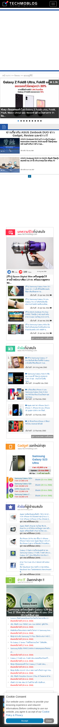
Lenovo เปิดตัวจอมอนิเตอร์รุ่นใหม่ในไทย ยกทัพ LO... (30, 618)
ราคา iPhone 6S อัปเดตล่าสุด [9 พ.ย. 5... (35, 516)
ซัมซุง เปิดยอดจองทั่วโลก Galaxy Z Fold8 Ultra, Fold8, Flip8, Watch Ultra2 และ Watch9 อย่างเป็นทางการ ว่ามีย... (28, 112)
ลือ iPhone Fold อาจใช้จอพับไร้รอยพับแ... (35, 543)
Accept (24, 720)
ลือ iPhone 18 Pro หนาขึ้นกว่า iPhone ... (35, 538)
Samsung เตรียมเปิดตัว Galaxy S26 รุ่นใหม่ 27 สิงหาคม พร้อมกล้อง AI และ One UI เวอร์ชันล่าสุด (30, 612)
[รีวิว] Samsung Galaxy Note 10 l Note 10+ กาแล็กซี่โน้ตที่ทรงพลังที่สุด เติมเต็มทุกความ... (37, 289)
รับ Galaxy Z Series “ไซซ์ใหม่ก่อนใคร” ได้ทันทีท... (29, 642)
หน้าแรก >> (8, 75)
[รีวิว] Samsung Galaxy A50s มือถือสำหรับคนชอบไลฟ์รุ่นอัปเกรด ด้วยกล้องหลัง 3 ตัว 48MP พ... (37, 327)
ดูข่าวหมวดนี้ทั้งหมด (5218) (30, 574)
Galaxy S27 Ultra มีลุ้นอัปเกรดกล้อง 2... (35, 555)
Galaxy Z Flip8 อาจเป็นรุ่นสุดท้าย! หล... (34, 550)
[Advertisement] (29, 40)
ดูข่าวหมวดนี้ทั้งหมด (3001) (30, 546)
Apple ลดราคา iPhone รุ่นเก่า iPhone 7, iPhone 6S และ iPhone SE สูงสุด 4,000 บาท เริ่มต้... (37, 407)
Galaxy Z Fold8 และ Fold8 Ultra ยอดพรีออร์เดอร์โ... (30, 658)
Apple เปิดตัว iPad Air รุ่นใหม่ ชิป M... (33, 526)
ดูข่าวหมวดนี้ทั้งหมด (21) (29, 521)
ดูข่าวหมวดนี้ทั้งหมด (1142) (30, 533)
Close (49, 720)
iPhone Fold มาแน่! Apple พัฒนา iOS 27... (35, 541)
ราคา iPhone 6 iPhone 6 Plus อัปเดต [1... (35, 519)
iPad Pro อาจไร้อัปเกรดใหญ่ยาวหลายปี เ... (35, 528)
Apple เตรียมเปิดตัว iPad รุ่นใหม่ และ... (34, 531)
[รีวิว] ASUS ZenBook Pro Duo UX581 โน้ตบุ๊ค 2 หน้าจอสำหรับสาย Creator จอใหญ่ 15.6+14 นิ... (37, 314)
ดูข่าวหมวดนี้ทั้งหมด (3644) (30, 558)
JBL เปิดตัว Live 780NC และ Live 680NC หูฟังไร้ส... (29, 624)
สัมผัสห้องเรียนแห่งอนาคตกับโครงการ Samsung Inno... (31, 630)
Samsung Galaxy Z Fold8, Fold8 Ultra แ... (36, 553)
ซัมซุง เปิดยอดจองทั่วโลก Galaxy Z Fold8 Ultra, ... (29, 664)
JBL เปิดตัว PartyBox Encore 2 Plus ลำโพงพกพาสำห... (31, 676)
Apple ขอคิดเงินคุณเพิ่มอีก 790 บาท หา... (35, 514)
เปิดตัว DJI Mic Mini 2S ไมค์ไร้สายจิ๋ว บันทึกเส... (28, 682)
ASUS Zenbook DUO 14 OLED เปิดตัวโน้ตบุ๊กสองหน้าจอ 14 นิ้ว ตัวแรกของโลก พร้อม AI (39, 159)
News (17, 75)
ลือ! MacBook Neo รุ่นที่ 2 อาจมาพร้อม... (35, 567)
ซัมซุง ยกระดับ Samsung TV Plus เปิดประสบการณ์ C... (30, 636)
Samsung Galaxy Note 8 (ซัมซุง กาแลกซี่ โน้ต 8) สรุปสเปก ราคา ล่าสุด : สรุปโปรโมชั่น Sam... (37, 377)
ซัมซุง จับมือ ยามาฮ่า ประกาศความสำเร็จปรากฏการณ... (31, 670)
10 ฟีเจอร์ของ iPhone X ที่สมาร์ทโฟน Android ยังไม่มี (37, 422)
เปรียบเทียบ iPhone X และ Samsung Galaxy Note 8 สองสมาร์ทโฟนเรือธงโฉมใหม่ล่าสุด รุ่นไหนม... (37, 393)
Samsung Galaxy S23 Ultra (39, 459)
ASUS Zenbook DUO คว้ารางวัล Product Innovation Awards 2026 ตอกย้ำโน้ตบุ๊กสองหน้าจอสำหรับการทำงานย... (38, 141)
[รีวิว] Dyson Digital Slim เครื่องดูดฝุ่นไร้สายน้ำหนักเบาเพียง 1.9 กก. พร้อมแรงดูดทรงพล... (28, 279)
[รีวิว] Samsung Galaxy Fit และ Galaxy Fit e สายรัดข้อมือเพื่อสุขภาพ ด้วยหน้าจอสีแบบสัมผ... (37, 301)
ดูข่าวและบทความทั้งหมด (42, 338)
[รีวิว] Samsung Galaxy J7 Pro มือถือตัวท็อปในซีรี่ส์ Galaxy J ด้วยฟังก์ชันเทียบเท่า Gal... (37, 360)
